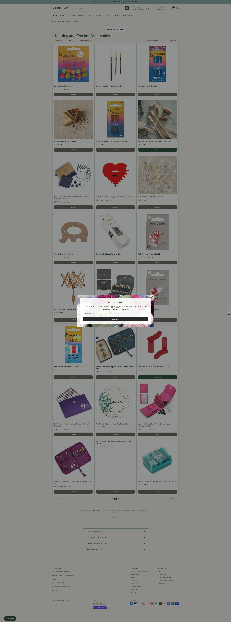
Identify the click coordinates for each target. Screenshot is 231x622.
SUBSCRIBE (115, 319)
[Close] (152, 297)
